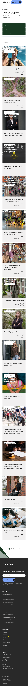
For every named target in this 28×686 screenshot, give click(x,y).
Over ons (4, 634)
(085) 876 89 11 (6, 654)
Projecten (4, 632)
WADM (8, 683)
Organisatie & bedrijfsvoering (9, 604)
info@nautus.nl (6, 657)
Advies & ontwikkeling (8, 622)
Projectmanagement (7, 614)
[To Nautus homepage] (6, 2)
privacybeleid (5, 584)
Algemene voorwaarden (7, 677)
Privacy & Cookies (6, 679)
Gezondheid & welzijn (7, 602)
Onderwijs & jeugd (7, 594)
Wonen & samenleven (8, 599)
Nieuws (4, 640)
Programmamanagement (8, 617)
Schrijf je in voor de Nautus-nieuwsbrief (13, 571)
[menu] (24, 2)
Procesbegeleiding (7, 619)
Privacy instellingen (6, 680)
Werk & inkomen (6, 597)
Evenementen (6, 642)
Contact (4, 645)
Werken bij (5, 637)
